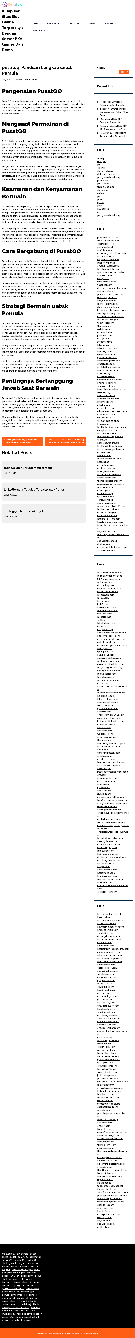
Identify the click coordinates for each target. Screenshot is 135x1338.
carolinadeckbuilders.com (110, 316)
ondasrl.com (103, 1125)
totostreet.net (104, 983)
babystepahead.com (108, 853)
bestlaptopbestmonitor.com (112, 427)
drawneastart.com (107, 1065)
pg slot (11, 1263)
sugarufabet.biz (105, 1179)
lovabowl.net (104, 917)
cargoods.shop (105, 629)
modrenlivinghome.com (109, 1198)
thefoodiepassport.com (109, 480)
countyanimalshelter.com (110, 844)
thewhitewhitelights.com (110, 436)
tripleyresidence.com (108, 1097)
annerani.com (104, 332)
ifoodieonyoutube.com (108, 952)
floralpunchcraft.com (108, 746)
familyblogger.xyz (106, 1084)
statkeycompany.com (108, 313)
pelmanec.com (105, 582)
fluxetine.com (104, 455)
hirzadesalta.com (106, 964)
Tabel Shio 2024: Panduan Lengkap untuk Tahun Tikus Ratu (114, 112)
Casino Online (54, 24)
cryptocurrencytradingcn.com (113, 825)
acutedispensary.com (108, 819)
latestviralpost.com (107, 699)
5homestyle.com (106, 550)
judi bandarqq (104, 180)
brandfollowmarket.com (110, 838)
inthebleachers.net (107, 515)
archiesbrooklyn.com (108, 398)
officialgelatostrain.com (109, 1157)
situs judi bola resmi (19, 1307)
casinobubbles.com (107, 971)
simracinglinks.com (107, 297)
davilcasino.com (105, 986)
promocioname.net (107, 382)
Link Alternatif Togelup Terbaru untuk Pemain (35, 489)
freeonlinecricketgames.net (111, 389)
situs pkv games (105, 186)
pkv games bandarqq (108, 177)
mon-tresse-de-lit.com (109, 1176)
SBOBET (91, 24)
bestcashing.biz (105, 392)
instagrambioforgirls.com (110, 721)
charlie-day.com (106, 759)
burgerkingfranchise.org (109, 667)
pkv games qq (9, 1320)
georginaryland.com (107, 430)
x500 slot (14, 1275)
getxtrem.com (104, 730)
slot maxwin (27, 1275)
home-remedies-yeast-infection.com (109, 941)
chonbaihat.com (105, 408)
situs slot (24, 1266)
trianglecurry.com (106, 1144)
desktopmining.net (107, 512)
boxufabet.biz (104, 1182)
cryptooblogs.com (107, 996)
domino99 (23, 1256)
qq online (102, 167)
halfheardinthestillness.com (111, 446)
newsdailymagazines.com (110, 926)
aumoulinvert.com (106, 477)
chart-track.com (106, 376)
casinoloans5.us (105, 465)
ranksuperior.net (106, 850)
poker (100, 199)
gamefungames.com (108, 1015)
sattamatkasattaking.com (111, 1163)
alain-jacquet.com (106, 642)
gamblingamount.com (108, 860)
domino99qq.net (105, 585)
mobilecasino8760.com (109, 458)
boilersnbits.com (106, 695)
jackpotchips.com (106, 1075)
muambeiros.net (105, 401)
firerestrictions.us (106, 395)
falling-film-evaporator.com (112, 803)
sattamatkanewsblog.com (111, 822)
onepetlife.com (105, 1167)
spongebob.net (105, 651)
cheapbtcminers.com (108, 1027)
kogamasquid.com (106, 531)
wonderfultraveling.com (109, 379)
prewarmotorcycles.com (110, 294)
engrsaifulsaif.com (106, 1024)
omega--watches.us (108, 265)
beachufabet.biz (105, 1173)
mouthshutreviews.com (109, 961)
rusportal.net (104, 616)
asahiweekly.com (106, 1046)
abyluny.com (104, 1220)
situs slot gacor (20, 1269)
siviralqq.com (104, 793)
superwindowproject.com (110, 484)
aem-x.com (103, 993)
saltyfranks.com (105, 329)
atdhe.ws (102, 439)
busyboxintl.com (105, 654)
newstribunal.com (106, 923)
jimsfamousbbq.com (107, 237)
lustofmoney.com (106, 872)
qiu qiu (100, 202)
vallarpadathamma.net (109, 670)
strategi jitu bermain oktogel (23, 511)
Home (35, 24)
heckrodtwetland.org (108, 442)
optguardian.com (106, 980)
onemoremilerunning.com (110, 714)
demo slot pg (17, 1304)
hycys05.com (104, 711)
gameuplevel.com (106, 999)
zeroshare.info (104, 341)
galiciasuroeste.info (107, 357)
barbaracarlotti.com (108, 509)
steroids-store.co (106, 417)
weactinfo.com (105, 733)
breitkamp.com (105, 1094)
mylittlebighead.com (108, 1040)
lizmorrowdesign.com (108, 1135)
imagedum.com (105, 1148)
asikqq (100, 193)
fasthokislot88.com (107, 1069)
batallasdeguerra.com (108, 360)
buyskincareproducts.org (110, 521)
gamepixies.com (105, 1062)
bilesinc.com (103, 344)
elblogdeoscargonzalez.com (112, 411)
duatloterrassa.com (107, 1106)
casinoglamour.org (107, 540)
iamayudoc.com (105, 1037)
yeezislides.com (105, 933)
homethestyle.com (107, 1002)
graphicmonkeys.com (108, 1059)
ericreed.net (103, 452)
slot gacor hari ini (106, 174)
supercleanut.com (106, 1050)
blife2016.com (104, 1129)
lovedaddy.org (104, 768)
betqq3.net (103, 461)
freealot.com (104, 1043)
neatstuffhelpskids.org (108, 367)
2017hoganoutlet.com (108, 579)
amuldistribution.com (108, 1005)
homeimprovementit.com (110, 920)
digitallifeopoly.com (107, 967)
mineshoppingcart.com (109, 955)
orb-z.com (102, 683)
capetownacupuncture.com (112, 632)
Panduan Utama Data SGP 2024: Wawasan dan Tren (113, 127)
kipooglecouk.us (105, 471)
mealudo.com (104, 755)
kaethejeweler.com (107, 1160)
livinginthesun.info (106, 623)
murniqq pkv (8, 1313)
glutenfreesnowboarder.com (112, 1132)
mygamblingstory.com (109, 572)
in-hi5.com (102, 604)
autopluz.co (103, 278)
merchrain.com (105, 1208)
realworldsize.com (106, 673)
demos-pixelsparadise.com (111, 288)
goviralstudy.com (106, 496)
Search (101, 67)
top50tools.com (105, 322)
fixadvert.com (104, 275)
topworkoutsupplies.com (110, 958)
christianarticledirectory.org (112, 547)
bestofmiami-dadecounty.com (113, 948)
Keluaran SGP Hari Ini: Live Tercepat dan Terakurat (113, 134)
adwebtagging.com (107, 847)
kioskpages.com (105, 1141)
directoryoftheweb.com (109, 588)
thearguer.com (105, 740)
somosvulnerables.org (108, 1103)
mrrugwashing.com (107, 778)
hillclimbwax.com (106, 863)
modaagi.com (104, 351)
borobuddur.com (106, 1008)
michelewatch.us (106, 262)
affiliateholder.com (107, 891)
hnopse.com (103, 866)
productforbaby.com (108, 680)
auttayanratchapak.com (110, 658)
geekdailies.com (105, 1204)
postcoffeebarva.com (108, 661)
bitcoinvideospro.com (108, 635)
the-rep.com (104, 326)
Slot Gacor (110, 24)
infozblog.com (104, 405)
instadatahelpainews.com (110, 1201)
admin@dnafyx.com (26, 79)
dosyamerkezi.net (106, 300)
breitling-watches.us (108, 269)
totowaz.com (104, 828)
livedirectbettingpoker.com (111, 762)
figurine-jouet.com (106, 1189)
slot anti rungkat (16, 1272)
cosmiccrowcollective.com (111, 639)
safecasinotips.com (107, 1072)
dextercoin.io (104, 544)
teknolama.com (105, 676)
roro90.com (103, 597)
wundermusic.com (106, 1012)
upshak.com (103, 787)
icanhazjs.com (104, 490)
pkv (99, 196)
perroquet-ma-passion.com (112, 1195)
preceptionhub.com (107, 929)
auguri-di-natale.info (108, 259)
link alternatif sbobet (25, 1310)
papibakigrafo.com (107, 487)
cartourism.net (105, 499)
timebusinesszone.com (109, 876)
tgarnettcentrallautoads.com (112, 272)
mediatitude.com (106, 291)
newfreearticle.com (107, 702)
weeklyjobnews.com (107, 841)
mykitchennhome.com (109, 474)
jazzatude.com (104, 335)
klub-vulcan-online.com (109, 1091)
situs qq (101, 158)
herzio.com (103, 601)
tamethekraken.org (107, 1119)
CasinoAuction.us (106, 468)
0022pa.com (103, 338)
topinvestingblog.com (108, 319)
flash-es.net (103, 784)
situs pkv (101, 161)
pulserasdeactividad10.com (111, 506)
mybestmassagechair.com (111, 449)
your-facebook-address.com (112, 1192)
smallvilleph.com (106, 354)
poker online (20, 1282)
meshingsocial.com (107, 737)
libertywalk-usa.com (108, 240)
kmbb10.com (104, 727)
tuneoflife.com (104, 882)
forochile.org (103, 373)
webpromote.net (106, 414)
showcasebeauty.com (108, 307)
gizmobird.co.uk (105, 247)
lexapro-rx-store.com (108, 518)
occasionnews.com (107, 869)
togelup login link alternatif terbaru (28, 467)
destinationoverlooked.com (111, 857)
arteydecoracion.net (108, 420)
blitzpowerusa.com (107, 705)
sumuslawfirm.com (107, 806)
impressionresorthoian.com (111, 797)
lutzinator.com (104, 1122)
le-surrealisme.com (107, 303)
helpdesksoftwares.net (109, 914)
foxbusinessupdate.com (109, 765)
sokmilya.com (104, 1217)
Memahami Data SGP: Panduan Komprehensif (112, 120)
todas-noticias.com (107, 610)
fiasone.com (103, 749)
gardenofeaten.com (107, 708)
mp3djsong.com (105, 250)
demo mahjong (105, 171)
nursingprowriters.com (109, 809)
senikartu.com (104, 613)
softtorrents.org (105, 1100)
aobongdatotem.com (108, 936)
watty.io (101, 620)
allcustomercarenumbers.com (113, 1081)
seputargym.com (106, 974)
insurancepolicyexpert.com (111, 310)
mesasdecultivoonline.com (111, 692)
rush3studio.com (105, 594)
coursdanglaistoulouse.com (111, 253)
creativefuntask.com (108, 1021)
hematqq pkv (24, 1313)
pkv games (103, 183)
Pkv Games (74, 24)
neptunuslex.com (106, 256)
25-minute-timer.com (108, 1018)
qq (98, 212)
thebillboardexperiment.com (112, 1170)
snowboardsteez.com (108, 718)
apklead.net (103, 1227)
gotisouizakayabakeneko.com (112, 645)
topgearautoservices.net (110, 1185)
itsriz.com (102, 626)
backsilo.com (104, 790)
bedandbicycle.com (107, 1053)
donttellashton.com (107, 591)
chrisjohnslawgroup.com (110, 1087)
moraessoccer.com (107, 370)
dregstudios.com (106, 363)
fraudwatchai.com (106, 990)
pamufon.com (104, 1110)
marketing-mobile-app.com (112, 743)
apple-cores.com (106, 503)
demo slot (102, 189)
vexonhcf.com (104, 284)
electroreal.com (105, 945)
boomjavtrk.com (106, 1223)
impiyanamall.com (106, 977)
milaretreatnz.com (107, 348)
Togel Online (39, 30)
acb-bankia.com (106, 781)
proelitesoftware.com (108, 1078)
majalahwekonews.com (109, 575)
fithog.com (103, 423)
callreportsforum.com (108, 1214)
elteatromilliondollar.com (110, 664)
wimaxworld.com (106, 386)
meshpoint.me (104, 648)
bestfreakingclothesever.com (112, 800)
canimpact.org (105, 493)
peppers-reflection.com (110, 879)
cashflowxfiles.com (107, 724)
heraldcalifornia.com (108, 1056)
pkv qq (100, 164)
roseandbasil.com (106, 433)
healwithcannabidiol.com (110, 1138)
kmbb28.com (104, 1211)
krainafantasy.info (106, 607)
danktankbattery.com (108, 752)
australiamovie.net (107, 243)
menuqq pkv (8, 1253)
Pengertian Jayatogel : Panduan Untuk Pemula (112, 103)
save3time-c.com (106, 281)
